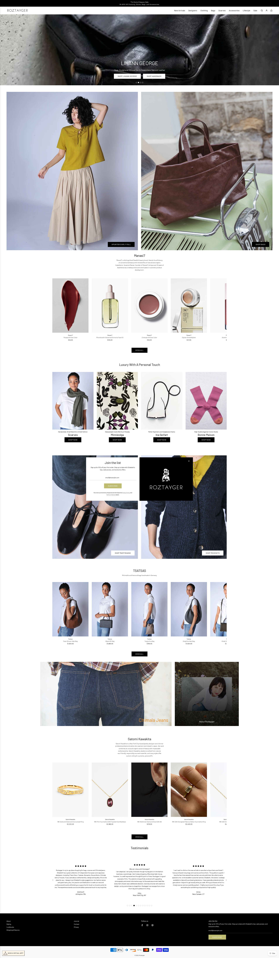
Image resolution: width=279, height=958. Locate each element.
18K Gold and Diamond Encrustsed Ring (70, 822)
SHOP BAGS (260, 244)
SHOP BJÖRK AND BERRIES (126, 76)
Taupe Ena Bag (149, 641)
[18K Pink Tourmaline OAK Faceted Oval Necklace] (110, 790)
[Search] (261, 10)
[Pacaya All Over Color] (70, 305)
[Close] (188, 461)
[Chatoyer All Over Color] (149, 305)
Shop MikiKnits (213, 553)
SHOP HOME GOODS (156, 76)
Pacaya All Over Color (70, 337)
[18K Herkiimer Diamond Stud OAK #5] (149, 790)
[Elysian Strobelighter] (189, 305)
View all (139, 350)
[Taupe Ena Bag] (149, 609)
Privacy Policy (126, 492)
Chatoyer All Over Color (149, 337)
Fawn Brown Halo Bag (70, 641)
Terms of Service (111, 494)
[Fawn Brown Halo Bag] (70, 609)
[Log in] (266, 10)
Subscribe (217, 937)
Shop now (72, 440)
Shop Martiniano (123, 553)
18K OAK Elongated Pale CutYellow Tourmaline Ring (189, 822)
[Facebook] (142, 925)
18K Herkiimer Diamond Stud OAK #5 (149, 822)
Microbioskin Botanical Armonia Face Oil (109, 337)
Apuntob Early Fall (121, 244)
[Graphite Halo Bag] (189, 609)
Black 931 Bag (109, 641)
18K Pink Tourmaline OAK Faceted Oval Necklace (110, 822)
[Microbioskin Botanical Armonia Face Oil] (110, 305)
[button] (56, 309)
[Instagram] (147, 925)
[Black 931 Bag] (110, 609)
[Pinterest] (152, 925)
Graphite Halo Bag (189, 641)
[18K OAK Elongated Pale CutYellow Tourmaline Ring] (189, 790)
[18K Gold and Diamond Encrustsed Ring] (70, 790)
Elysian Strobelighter (189, 337)
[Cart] (271, 10)
